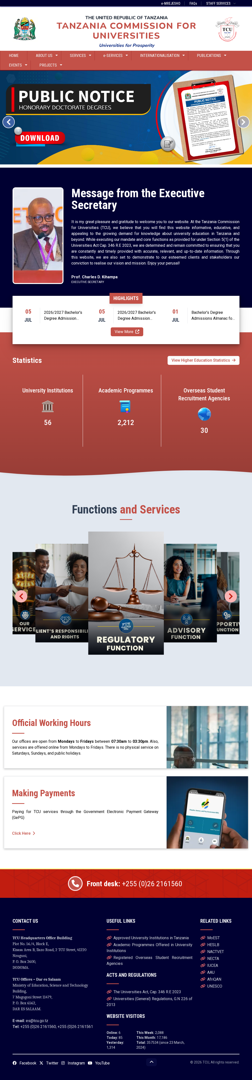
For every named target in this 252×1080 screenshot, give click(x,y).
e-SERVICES (113, 55)
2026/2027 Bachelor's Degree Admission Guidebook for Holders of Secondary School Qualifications (66, 315)
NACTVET (215, 951)
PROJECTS (48, 65)
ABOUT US (44, 55)
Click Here (21, 833)
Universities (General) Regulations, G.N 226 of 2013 (149, 1001)
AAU (211, 972)
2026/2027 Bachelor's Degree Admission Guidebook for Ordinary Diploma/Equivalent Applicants (137, 315)
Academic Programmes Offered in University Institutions (149, 947)
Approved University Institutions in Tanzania (151, 938)
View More (124, 331)
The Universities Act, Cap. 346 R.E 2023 (147, 992)
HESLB (213, 944)
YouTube (102, 1063)
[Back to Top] (151, 1062)
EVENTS (15, 65)
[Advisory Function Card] (186, 593)
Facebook (27, 1063)
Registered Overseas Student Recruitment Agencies (149, 960)
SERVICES (78, 55)
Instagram (76, 1063)
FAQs (193, 3)
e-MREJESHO (170, 3)
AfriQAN (214, 979)
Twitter (51, 1063)
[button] (8, 122)
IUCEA (212, 965)
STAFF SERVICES (218, 3)
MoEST (213, 938)
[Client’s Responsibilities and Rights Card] (65, 593)
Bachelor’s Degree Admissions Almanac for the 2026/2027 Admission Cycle (212, 315)
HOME (13, 55)
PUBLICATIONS (209, 55)
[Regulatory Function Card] (126, 593)
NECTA (213, 958)
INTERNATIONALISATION (159, 55)
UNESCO (214, 986)
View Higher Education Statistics (201, 360)
